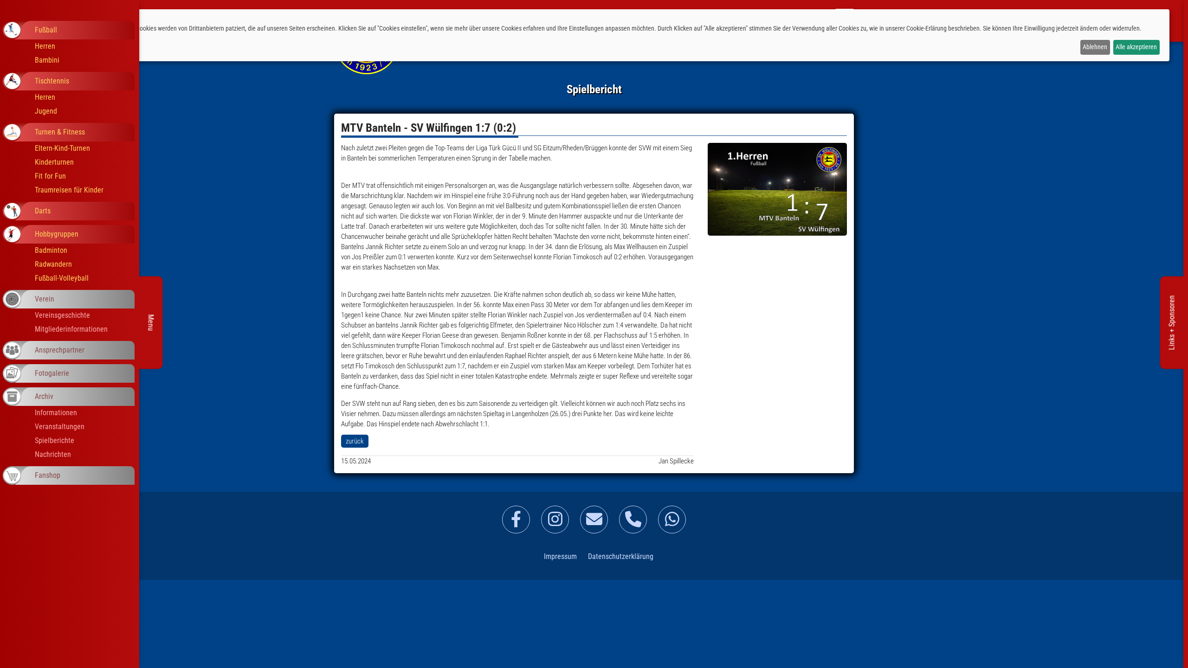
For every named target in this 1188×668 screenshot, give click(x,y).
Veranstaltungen (59, 426)
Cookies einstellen (39, 47)
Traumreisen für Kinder (69, 190)
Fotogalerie (52, 373)
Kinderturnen (54, 162)
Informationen (56, 412)
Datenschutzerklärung (620, 556)
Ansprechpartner (59, 350)
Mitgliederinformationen (71, 329)
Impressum (560, 556)
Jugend (46, 111)
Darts (43, 210)
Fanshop (47, 475)
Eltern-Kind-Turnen (62, 148)
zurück (355, 441)
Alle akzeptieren (1136, 47)
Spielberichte (54, 440)
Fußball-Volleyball (62, 278)
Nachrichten (53, 454)
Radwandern (53, 264)
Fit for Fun (50, 176)
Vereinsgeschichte (62, 315)
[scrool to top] (1167, 652)
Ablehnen (1095, 47)
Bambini (47, 60)
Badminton (51, 250)
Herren (45, 46)
